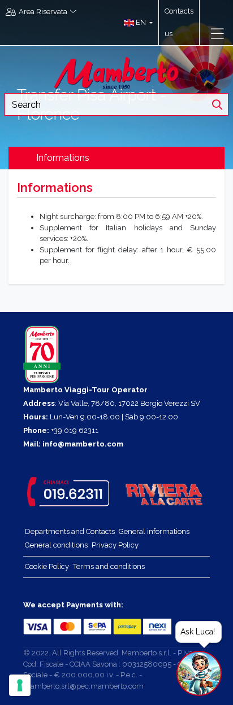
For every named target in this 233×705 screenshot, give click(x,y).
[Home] (116, 72)
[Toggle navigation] (217, 34)
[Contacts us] (205, 22)
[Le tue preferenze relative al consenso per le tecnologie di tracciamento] (20, 685)
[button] (135, 22)
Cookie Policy (47, 566)
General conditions (56, 545)
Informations (62, 157)
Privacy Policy (115, 545)
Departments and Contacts (70, 531)
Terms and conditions (109, 566)
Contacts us (179, 22)
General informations (154, 531)
